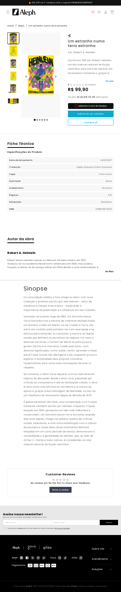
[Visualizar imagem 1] (13, 38)
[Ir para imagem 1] (35, 120)
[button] (8, 12)
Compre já (91, 122)
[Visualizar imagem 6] (13, 101)
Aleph (21, 25)
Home (10, 25)
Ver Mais (109, 271)
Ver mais (110, 81)
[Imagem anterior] (26, 76)
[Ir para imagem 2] (37, 120)
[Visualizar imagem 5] (13, 88)
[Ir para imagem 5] (45, 120)
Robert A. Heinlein (21, 253)
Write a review (60, 489)
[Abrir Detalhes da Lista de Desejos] (93, 12)
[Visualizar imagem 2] (13, 51)
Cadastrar (109, 522)
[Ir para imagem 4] (42, 120)
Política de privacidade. (62, 528)
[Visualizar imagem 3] (13, 63)
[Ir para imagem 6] (47, 120)
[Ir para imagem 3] (40, 120)
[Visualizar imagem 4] (13, 76)
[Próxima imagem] (56, 76)
